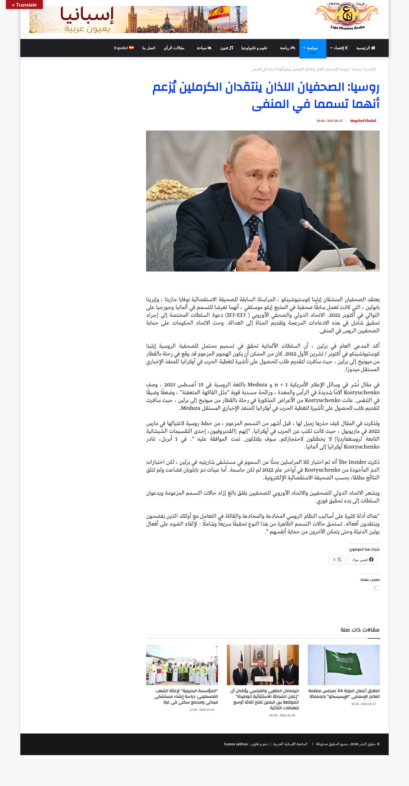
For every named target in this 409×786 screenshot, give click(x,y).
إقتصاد (339, 48)
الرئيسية (363, 48)
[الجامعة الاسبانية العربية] (347, 16)
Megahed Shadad (363, 121)
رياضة (285, 48)
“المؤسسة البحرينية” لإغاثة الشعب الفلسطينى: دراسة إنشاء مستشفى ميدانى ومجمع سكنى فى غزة (186, 696)
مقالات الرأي (174, 48)
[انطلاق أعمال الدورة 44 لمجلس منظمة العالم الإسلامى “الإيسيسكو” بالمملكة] (344, 665)
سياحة (202, 48)
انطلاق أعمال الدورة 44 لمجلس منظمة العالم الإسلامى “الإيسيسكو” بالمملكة (344, 693)
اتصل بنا (148, 48)
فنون (224, 48)
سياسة (313, 48)
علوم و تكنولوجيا (255, 48)
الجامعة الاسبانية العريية (289, 744)
